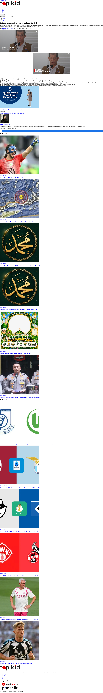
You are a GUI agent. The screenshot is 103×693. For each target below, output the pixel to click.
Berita (3, 7)
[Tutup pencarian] (12, 16)
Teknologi (4, 8)
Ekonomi (3, 11)
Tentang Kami (4, 673)
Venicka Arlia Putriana (5, 28)
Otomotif (3, 9)
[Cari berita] (1, 15)
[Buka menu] (3, 15)
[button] (51, 131)
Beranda (3, 18)
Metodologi (4, 676)
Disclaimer (4, 677)
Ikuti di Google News (20, 113)
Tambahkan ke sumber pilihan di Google (8, 113)
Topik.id (11, 28)
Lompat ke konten (3, 0)
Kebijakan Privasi (5, 675)
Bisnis (3, 12)
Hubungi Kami (4, 674)
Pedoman (3, 678)
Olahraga (3, 10)
